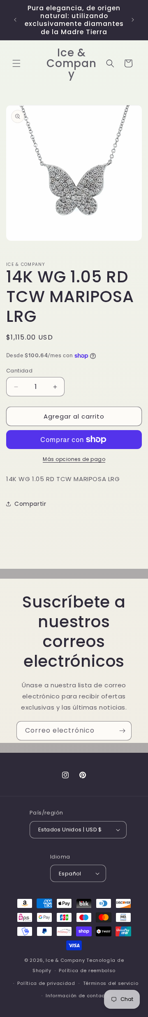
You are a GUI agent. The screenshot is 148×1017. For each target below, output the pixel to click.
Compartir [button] (30, 504)
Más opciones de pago (74, 459)
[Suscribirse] (122, 730)
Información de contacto (78, 995)
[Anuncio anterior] (15, 20)
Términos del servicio (111, 983)
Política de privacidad (46, 983)
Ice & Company (65, 960)
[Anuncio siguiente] (133, 20)
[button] (16, 63)
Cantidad (19, 371)
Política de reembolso (87, 970)
